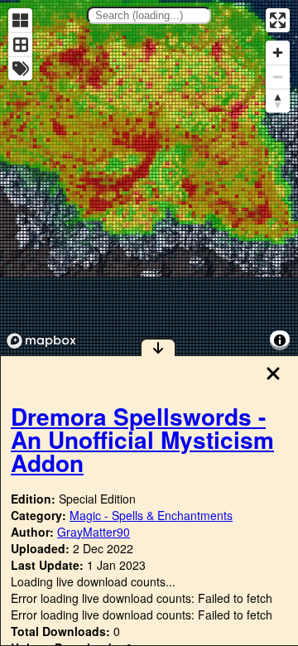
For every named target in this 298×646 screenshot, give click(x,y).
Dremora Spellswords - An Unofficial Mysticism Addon (142, 439)
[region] (149, 177)
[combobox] (149, 15)
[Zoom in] (278, 53)
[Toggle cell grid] (20, 44)
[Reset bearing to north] (278, 101)
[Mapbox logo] (41, 340)
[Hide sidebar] (158, 347)
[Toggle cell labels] (20, 68)
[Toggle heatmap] (20, 20)
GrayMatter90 (93, 531)
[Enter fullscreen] (278, 20)
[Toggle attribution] (280, 340)
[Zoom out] (278, 77)
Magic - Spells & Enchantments (151, 515)
